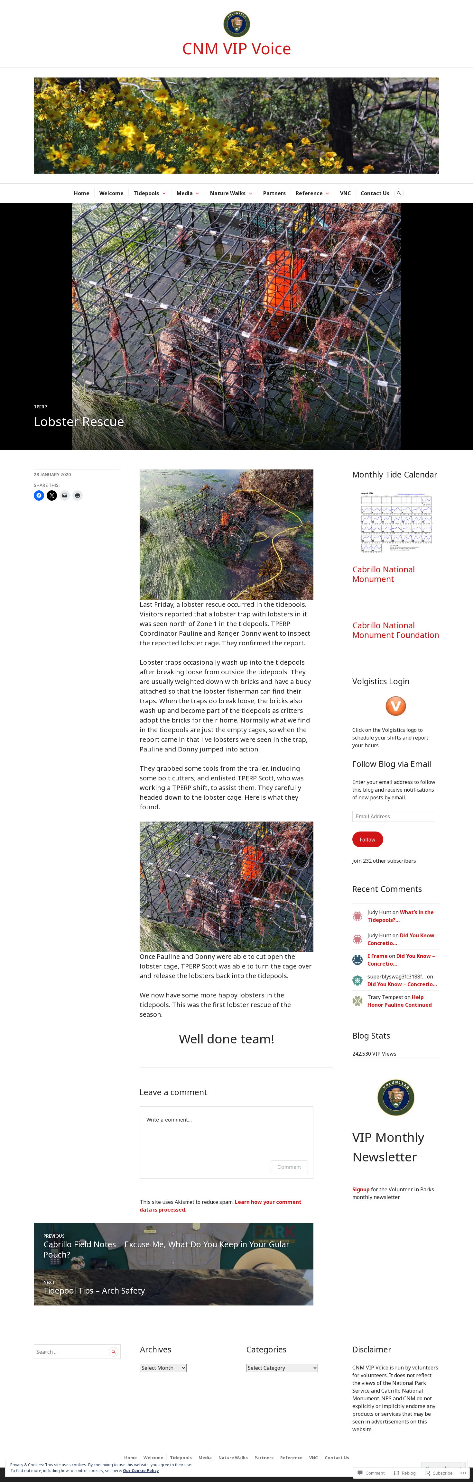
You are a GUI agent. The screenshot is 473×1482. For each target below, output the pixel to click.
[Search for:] (77, 1351)
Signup (361, 1189)
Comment (289, 1167)
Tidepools (146, 193)
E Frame (377, 955)
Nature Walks (228, 193)
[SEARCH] (399, 193)
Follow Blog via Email (391, 763)
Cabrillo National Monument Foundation (395, 630)
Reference (309, 193)
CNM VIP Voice (236, 48)
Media (185, 193)
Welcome (111, 193)
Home (81, 193)
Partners (274, 193)
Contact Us (375, 193)
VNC (345, 193)
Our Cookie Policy (141, 1470)
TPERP (40, 406)
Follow (368, 839)
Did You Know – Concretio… (402, 984)
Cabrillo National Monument (383, 574)
